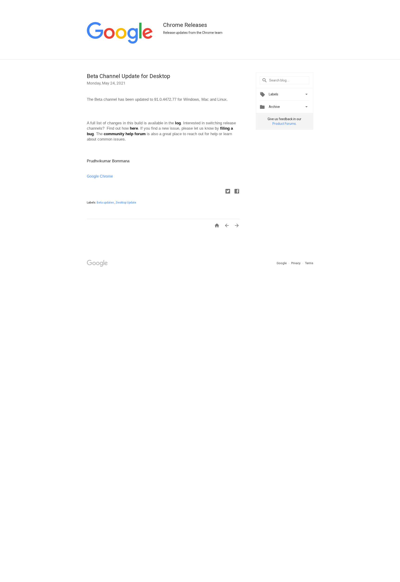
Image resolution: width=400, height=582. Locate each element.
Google (282, 263)
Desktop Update (126, 202)
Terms (309, 263)
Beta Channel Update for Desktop (128, 76)
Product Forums (284, 123)
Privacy (296, 263)
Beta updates (106, 202)
